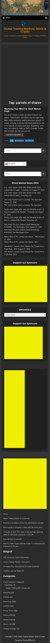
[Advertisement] (25, 73)
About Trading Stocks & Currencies (16, 518)
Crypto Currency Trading (12, 582)
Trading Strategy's (10, 629)
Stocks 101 (7, 624)
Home (5, 514)
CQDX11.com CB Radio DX (13, 571)
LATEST (6, 606)
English (12, 164)
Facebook (20, 141)
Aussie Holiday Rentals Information (16, 562)
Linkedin (30, 141)
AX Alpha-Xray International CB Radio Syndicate (21, 566)
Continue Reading (15, 135)
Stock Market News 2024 (25, 183)
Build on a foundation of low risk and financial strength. (23, 523)
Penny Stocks (8, 611)
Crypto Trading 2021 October (16, 588)
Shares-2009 (8, 615)
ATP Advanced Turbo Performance (16, 557)
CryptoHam (9, 585)
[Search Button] (46, 18)
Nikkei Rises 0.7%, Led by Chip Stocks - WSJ (21, 237)
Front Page (7, 602)
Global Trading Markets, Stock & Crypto (25, 30)
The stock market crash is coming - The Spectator (23, 200)
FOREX (6, 597)
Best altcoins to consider (12, 539)
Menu (8, 18)
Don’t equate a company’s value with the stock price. (23, 527)
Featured (6, 593)
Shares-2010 (8, 620)
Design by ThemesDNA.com (25, 640)
